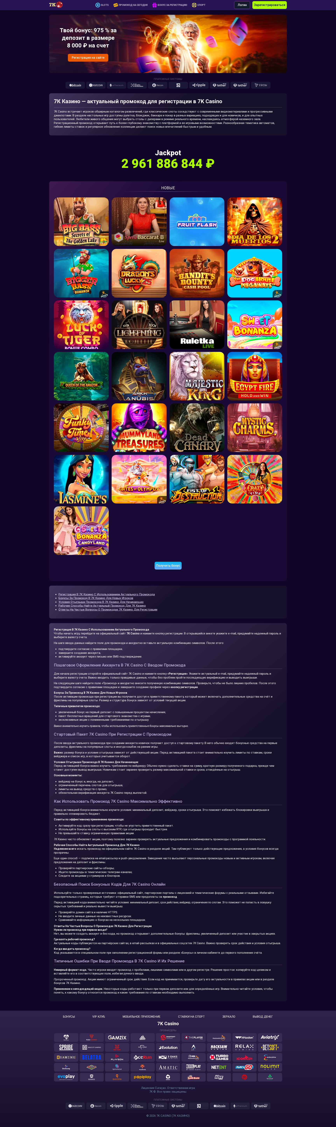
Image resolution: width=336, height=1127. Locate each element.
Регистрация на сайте (88, 57)
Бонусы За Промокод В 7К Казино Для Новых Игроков (96, 598)
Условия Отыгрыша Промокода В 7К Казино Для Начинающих (101, 602)
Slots (105, 5)
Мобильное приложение (141, 1016)
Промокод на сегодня (133, 5)
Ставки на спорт (191, 1016)
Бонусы (69, 1016)
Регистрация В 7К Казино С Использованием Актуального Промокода (107, 594)
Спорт (201, 5)
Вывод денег (263, 1016)
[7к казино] (58, 5)
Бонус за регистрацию (172, 5)
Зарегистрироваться (269, 5)
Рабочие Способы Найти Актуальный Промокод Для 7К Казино (102, 605)
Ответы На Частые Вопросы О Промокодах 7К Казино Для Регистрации (108, 609)
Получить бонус (168, 565)
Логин (242, 5)
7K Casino (168, 1023)
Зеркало (228, 1016)
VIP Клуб (98, 1016)
